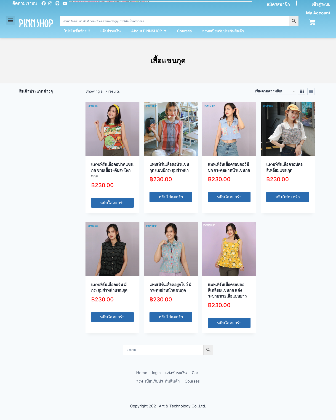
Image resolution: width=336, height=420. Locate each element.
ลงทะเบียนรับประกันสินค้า (223, 31)
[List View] (311, 91)
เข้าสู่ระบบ (321, 4)
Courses (184, 31)
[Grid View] (301, 91)
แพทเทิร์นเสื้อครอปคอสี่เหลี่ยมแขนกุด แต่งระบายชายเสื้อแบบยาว (227, 290)
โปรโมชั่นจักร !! (77, 31)
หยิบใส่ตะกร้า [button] (112, 202)
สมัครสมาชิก (278, 4)
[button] (10, 20)
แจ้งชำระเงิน (110, 31)
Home (141, 372)
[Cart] (312, 22)
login (156, 372)
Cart (196, 372)
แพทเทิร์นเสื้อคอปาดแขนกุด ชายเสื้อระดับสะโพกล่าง (112, 170)
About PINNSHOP (146, 31)
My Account (318, 13)
